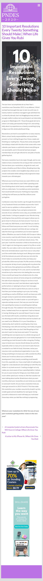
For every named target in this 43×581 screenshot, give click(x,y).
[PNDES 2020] (10, 19)
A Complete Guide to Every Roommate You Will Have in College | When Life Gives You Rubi (20, 430)
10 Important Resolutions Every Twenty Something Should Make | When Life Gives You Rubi (20, 32)
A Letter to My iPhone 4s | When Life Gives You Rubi (21, 437)
